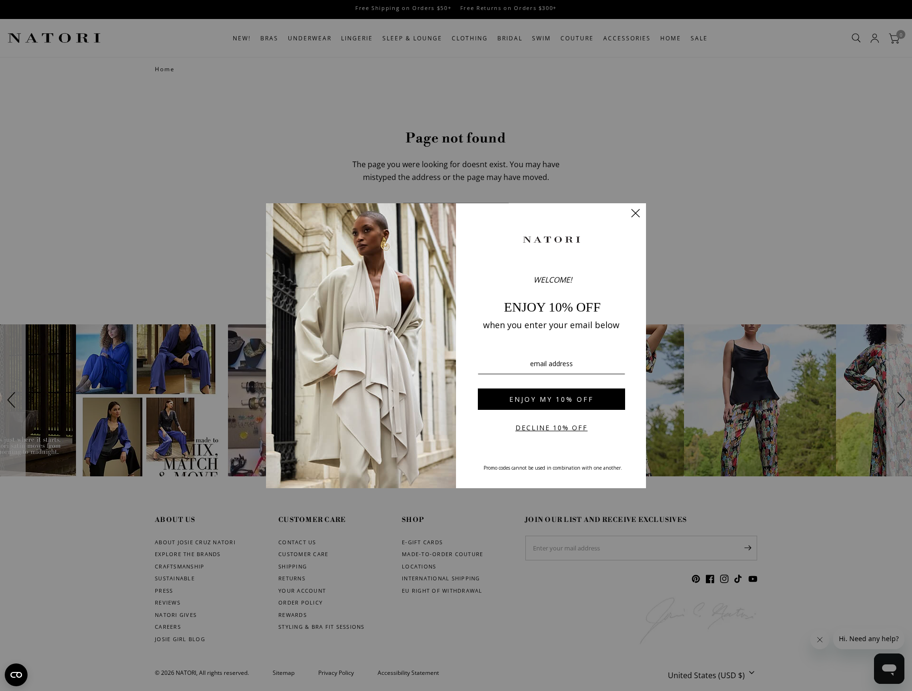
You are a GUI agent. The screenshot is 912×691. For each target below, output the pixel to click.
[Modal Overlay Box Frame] (456, 345)
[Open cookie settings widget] (16, 674)
